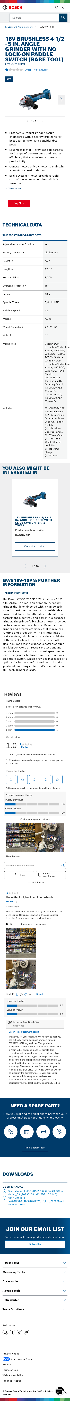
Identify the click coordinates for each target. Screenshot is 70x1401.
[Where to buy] (56, 7)
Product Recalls (12, 1380)
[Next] (43, 121)
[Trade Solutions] (64, 1309)
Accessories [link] (11, 1281)
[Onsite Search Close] (56, 17)
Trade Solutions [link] (13, 1309)
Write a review (40, 70)
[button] (19, 203)
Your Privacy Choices (23, 1359)
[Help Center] (64, 1300)
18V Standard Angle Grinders (18, 27)
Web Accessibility (13, 1375)
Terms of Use (10, 1369)
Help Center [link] (11, 1300)
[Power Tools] (64, 1263)
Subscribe (35, 1244)
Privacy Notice (11, 1353)
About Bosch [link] (11, 1290)
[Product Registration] (63, 7)
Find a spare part (35, 1147)
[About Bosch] (64, 1291)
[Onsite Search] (63, 18)
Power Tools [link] (11, 1263)
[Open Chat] (60, 1391)
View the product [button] (35, 546)
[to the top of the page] (65, 1381)
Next (61, 100)
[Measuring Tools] (64, 1272)
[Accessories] (64, 1281)
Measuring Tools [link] (14, 1272)
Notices (7, 1364)
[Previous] (27, 121)
